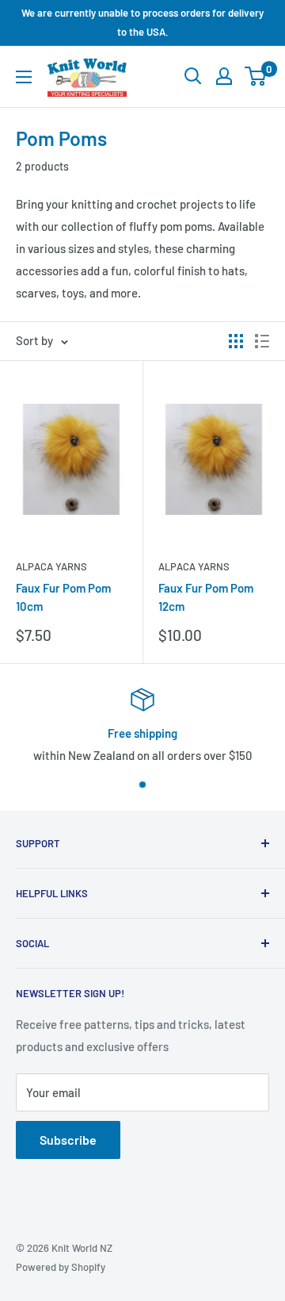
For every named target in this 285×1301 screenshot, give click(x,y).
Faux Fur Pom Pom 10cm (63, 597)
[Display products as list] (262, 341)
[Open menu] (24, 77)
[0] (256, 76)
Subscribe (68, 1139)
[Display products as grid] (236, 341)
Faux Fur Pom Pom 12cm (205, 597)
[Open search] (193, 76)
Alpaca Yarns (51, 566)
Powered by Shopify (60, 1267)
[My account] (224, 76)
